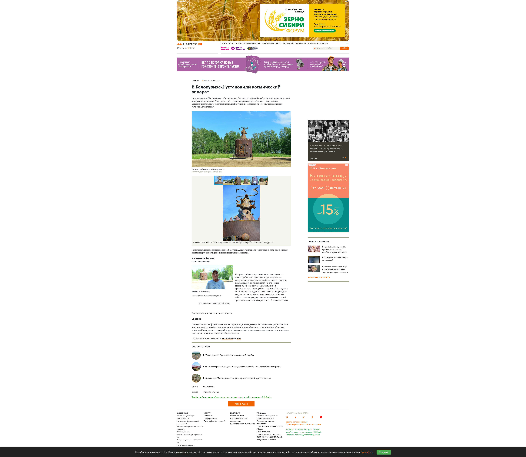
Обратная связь (237, 415)
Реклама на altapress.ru (267, 415)
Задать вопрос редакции (297, 422)
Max (239, 338)
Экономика (268, 43)
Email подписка (263, 431)
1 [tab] (342, 157)
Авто (278, 43)
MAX (274, 440)
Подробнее (367, 452)
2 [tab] (344, 157)
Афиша (260, 429)
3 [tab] (345, 157)
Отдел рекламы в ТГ (265, 418)
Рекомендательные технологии (265, 422)
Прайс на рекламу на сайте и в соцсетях (303, 424)
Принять (383, 452)
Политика (300, 43)
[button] (227, 180)
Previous (310, 131)
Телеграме (227, 338)
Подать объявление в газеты (270, 426)
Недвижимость (251, 43)
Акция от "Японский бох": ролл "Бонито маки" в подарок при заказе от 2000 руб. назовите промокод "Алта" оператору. (303, 432)
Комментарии (241, 403)
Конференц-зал (210, 418)
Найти (344, 48)
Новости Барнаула (231, 43)
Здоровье (288, 43)
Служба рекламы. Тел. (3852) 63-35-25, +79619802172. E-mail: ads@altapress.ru (269, 437)
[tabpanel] (328, 142)
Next (346, 131)
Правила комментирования (242, 423)
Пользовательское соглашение (238, 419)
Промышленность (318, 43)
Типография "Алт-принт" (214, 421)
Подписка (208, 415)
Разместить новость (319, 277)
